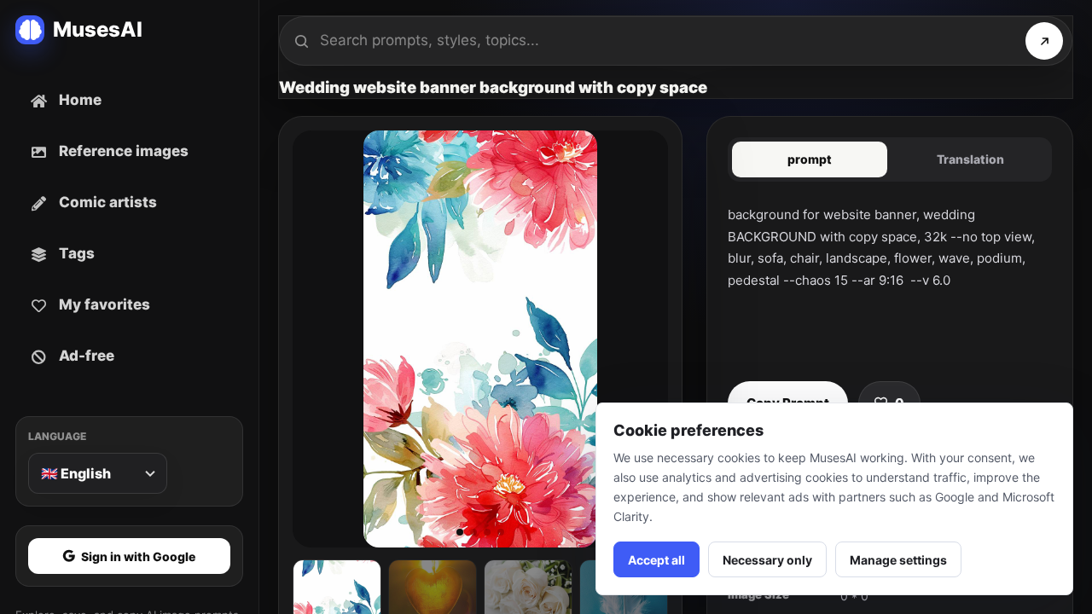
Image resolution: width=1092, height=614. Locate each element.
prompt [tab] (809, 159)
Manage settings (898, 560)
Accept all (656, 560)
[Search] (1044, 41)
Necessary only (767, 560)
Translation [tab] (970, 159)
